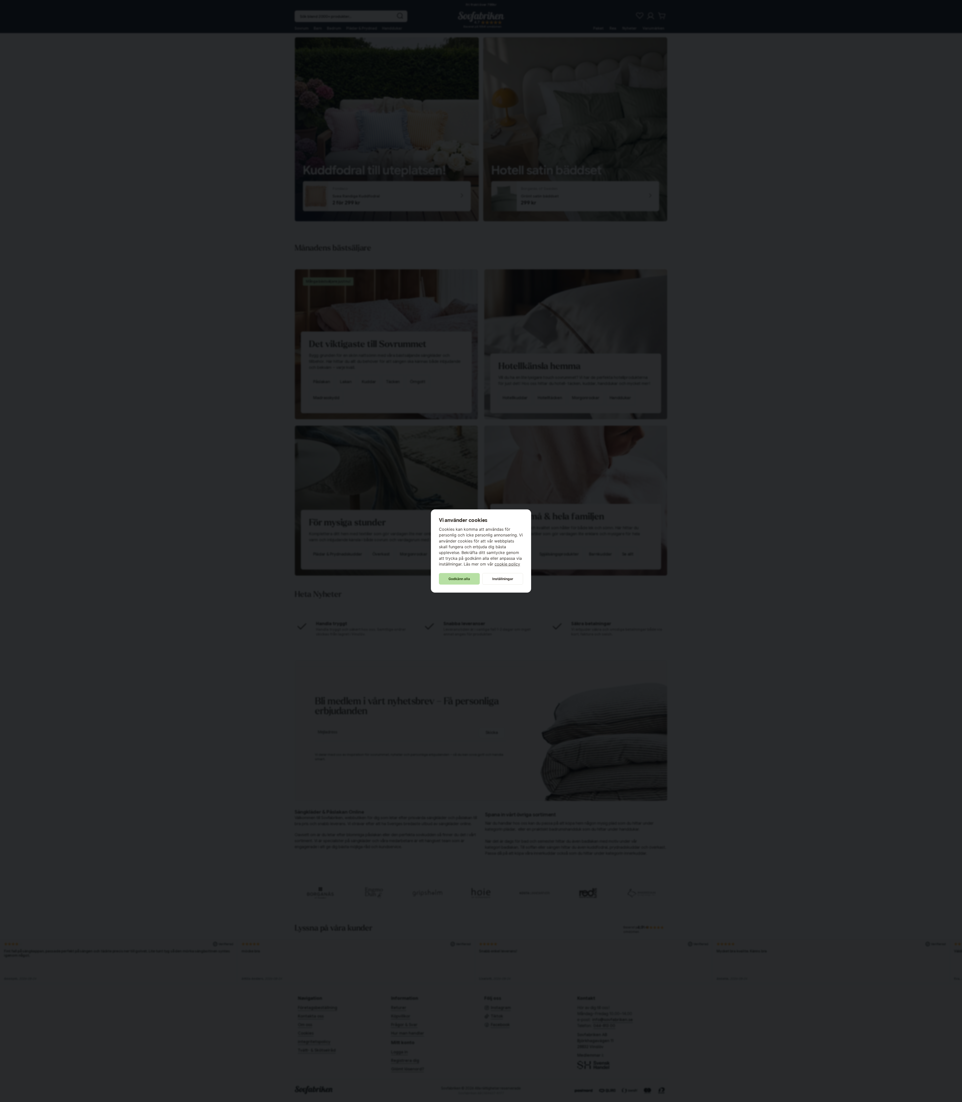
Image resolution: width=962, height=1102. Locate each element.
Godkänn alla (459, 579)
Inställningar (502, 579)
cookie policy (507, 564)
